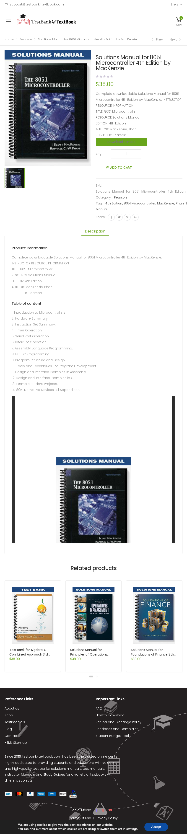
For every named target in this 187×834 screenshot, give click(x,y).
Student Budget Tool (112, 735)
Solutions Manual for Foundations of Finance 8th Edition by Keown (152, 654)
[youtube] (110, 810)
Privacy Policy (107, 818)
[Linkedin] (135, 217)
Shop (9, 715)
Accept (156, 827)
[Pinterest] (127, 217)
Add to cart (121, 167)
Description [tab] (95, 231)
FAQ (99, 708)
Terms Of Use (80, 818)
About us (12, 708)
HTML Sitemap (16, 742)
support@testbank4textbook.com (37, 4)
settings (131, 829)
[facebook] (96, 810)
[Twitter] (119, 217)
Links (174, 4)
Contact (11, 735)
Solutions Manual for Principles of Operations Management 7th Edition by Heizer (92, 657)
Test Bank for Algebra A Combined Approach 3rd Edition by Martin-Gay (28, 654)
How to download (110, 715)
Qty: (99, 154)
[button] (91, 676)
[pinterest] (103, 810)
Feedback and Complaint (117, 729)
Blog (8, 729)
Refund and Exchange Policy (118, 722)
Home (9, 39)
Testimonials (15, 722)
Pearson (26, 39)
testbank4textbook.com (41, 756)
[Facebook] (111, 217)
